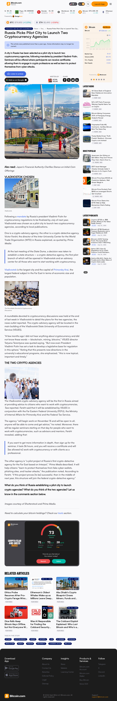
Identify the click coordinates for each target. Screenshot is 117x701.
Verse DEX (84, 684)
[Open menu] (110, 4)
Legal (44, 680)
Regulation (10, 643)
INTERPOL (43, 639)
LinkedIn (101, 676)
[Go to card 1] (91, 79)
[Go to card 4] (99, 79)
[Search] (88, 4)
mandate (21, 216)
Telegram (102, 664)
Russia (20, 643)
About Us (45, 664)
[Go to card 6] (104, 79)
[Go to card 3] (96, 79)
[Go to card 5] (101, 79)
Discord (101, 672)
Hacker (32, 639)
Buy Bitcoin (84, 680)
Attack (8, 639)
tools (60, 513)
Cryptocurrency (20, 639)
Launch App (100, 4)
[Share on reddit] (73, 80)
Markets (64, 668)
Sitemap (45, 683)
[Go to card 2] (94, 79)
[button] (25, 80)
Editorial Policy (48, 676)
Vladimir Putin (55, 643)
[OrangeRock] (17, 16)
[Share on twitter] (69, 80)
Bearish (43, 561)
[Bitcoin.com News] (14, 4)
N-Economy (60, 639)
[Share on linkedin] (77, 80)
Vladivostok (11, 269)
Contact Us (46, 668)
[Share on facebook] (64, 80)
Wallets (68, 643)
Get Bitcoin (106, 27)
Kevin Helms (55, 80)
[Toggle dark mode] (81, 4)
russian (30, 643)
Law (51, 639)
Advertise (45, 672)
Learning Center (67, 672)
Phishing (72, 639)
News (36, 29)
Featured (42, 29)
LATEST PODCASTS (90, 215)
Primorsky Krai (61, 269)
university (41, 643)
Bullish (59, 561)
